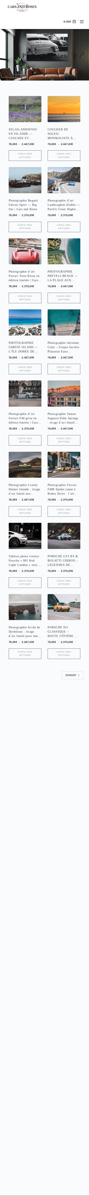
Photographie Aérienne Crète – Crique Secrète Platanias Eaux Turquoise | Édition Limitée (63, 351)
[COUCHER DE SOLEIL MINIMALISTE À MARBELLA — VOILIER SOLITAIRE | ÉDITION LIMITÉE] (64, 109)
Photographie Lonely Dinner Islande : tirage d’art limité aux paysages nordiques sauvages (24, 493)
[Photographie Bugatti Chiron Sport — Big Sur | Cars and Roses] (25, 180)
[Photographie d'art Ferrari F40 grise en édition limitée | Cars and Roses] (25, 393)
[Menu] (82, 21)
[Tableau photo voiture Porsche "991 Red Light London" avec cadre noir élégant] (25, 536)
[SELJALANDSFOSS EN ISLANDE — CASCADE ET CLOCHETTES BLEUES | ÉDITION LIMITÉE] (25, 109)
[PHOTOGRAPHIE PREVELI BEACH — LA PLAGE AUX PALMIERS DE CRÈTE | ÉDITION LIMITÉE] (64, 251)
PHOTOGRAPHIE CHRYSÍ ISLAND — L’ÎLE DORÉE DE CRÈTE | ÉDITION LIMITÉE (23, 351)
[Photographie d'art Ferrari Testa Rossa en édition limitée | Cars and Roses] (25, 251)
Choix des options (25, 155)
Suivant (70, 675)
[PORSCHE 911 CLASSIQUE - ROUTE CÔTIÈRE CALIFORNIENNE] (64, 607)
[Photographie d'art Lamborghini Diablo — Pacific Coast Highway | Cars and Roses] (64, 180)
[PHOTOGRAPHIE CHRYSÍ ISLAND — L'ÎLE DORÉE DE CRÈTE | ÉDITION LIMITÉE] (25, 322)
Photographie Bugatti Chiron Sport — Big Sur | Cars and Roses (23, 205)
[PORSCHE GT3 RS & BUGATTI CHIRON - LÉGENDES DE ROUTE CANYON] (64, 536)
